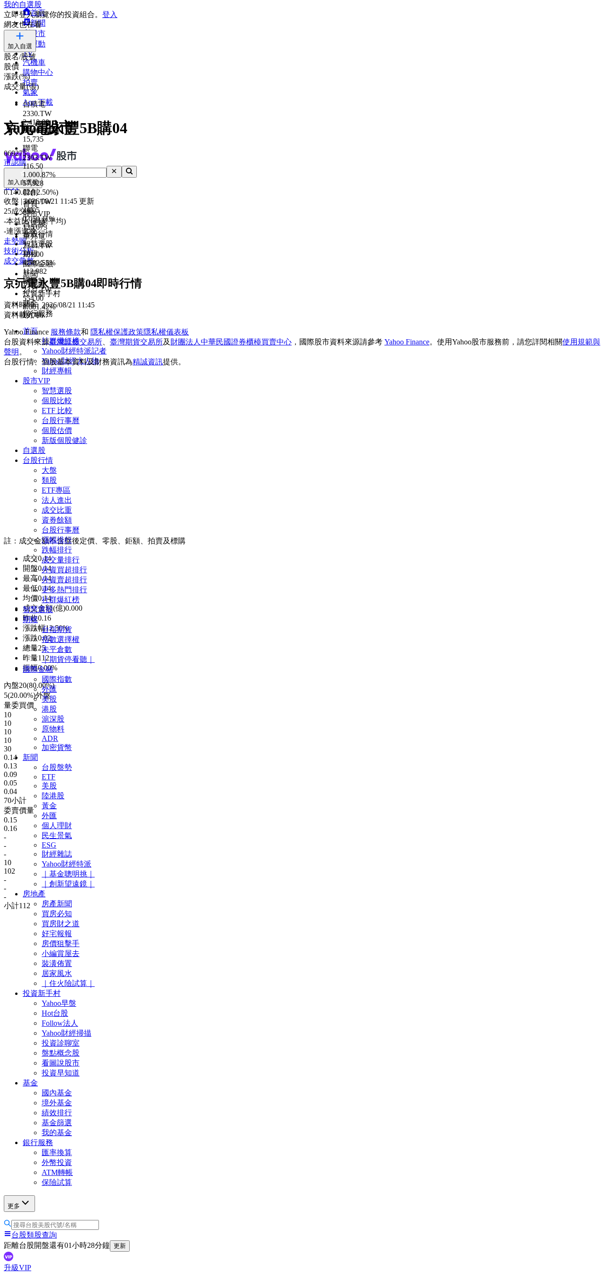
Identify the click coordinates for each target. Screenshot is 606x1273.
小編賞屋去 (61, 953)
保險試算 (57, 1182)
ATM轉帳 (57, 1172)
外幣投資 (57, 1162)
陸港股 (53, 796)
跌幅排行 (57, 550)
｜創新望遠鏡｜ (68, 884)
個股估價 (57, 430)
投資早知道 (61, 1073)
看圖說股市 (61, 1063)
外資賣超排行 (64, 580)
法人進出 (57, 500)
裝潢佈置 (57, 963)
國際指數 (57, 679)
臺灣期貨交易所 (136, 342)
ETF (48, 777)
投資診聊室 (61, 1043)
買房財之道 (61, 924)
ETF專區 (56, 490)
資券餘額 (57, 520)
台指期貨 (57, 629)
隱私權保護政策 (116, 332)
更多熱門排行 (64, 590)
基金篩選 (57, 1123)
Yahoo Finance (406, 342)
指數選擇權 (61, 639)
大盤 (49, 470)
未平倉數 (57, 649)
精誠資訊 (148, 362)
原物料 (53, 729)
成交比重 (57, 510)
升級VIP (17, 1268)
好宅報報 (57, 934)
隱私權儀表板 (166, 332)
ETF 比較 (57, 410)
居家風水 (57, 973)
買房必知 (57, 914)
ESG (49, 845)
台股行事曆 (61, 420)
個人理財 (57, 826)
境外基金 (57, 1103)
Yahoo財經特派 (66, 864)
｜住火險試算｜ (68, 983)
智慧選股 (57, 391)
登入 (109, 14)
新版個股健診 (64, 440)
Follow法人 (60, 1023)
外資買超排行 (64, 570)
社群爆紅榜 (61, 600)
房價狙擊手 (61, 943)
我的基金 (57, 1133)
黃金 (49, 806)
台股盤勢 (57, 767)
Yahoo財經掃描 (66, 1033)
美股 (49, 699)
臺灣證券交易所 (75, 342)
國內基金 (57, 1093)
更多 (14, 1206)
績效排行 (57, 1113)
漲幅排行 (57, 540)
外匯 (49, 689)
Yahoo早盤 (59, 1003)
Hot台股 (55, 1013)
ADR (50, 738)
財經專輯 (57, 371)
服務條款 (66, 332)
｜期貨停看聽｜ (68, 659)
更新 (120, 1245)
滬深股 (53, 719)
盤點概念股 (61, 1053)
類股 (49, 480)
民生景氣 (57, 835)
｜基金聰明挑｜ (68, 874)
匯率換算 (57, 1152)
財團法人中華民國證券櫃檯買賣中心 (231, 342)
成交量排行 (61, 560)
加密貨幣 (57, 747)
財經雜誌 (57, 854)
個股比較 (57, 401)
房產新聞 (57, 904)
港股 (49, 709)
